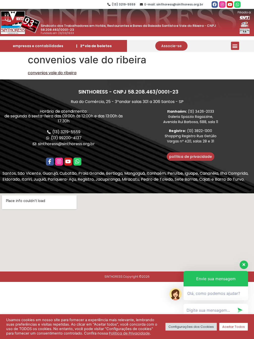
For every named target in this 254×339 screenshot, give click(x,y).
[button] (171, 46)
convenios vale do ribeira (52, 73)
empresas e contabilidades (38, 45)
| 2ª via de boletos (94, 45)
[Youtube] (230, 4)
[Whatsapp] (237, 4)
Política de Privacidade (129, 333)
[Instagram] (222, 4)
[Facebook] (215, 4)
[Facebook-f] (50, 162)
